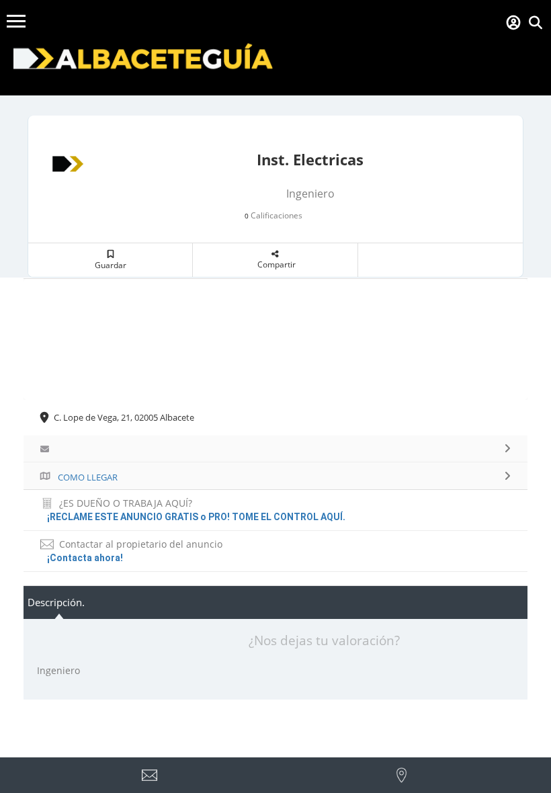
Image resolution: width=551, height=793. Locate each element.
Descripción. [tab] (56, 602)
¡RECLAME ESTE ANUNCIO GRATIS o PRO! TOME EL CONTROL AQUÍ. (196, 516)
